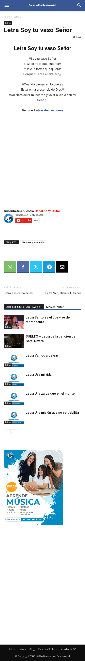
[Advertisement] (42, 160)
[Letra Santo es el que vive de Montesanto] (14, 322)
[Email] (62, 267)
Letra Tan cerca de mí (18, 293)
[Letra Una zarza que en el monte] (14, 398)
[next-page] (12, 431)
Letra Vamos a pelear (42, 355)
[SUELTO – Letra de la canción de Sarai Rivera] (14, 341)
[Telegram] (49, 267)
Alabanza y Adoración (33, 242)
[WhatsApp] (10, 267)
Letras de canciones (48, 110)
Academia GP (68, 649)
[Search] (79, 5)
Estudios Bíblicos (47, 649)
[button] (6, 5)
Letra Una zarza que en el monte (50, 393)
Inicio (7, 16)
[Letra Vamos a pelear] (14, 360)
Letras (17, 16)
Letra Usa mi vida (39, 374)
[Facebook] (23, 267)
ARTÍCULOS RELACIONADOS (24, 307)
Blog (32, 649)
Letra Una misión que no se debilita (52, 412)
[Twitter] (36, 267)
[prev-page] (6, 431)
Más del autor (55, 307)
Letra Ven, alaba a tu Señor (63, 293)
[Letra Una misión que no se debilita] (14, 417)
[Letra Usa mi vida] (14, 379)
